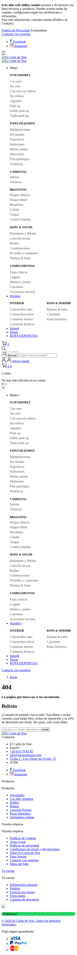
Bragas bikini (18, 199)
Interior (14, 177)
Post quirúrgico (20, 159)
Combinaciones (20, 248)
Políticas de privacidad (24, 845)
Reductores (17, 144)
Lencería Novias (20, 810)
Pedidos (15, 888)
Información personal (23, 884)
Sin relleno (17, 96)
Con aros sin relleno (23, 91)
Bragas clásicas (20, 195)
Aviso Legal (18, 842)
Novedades (17, 795)
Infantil (14, 328)
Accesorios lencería (22, 292)
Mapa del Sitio (19, 864)
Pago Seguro (18, 856)
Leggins (15, 277)
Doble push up (19, 110)
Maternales (17, 154)
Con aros (16, 81)
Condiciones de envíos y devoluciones (35, 849)
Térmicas (16, 182)
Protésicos (16, 164)
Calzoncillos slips (21, 309)
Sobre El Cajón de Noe (25, 853)
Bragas (14, 806)
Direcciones (17, 896)
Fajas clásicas (18, 272)
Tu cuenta (8, 871)
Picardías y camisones (24, 253)
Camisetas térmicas (22, 324)
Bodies (14, 243)
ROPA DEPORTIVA (24, 335)
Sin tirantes (17, 134)
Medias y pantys (20, 282)
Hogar (14, 332)
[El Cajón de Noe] (14, 57)
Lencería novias (20, 238)
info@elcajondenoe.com (25, 755)
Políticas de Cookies (23, 838)
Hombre (15, 296)
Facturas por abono (22, 892)
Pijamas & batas (20, 258)
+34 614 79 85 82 (21, 751)
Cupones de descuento (24, 899)
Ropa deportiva (57, 319)
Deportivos (17, 139)
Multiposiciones (20, 129)
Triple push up (19, 115)
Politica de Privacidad (16, 30)
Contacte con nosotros (16, 34)
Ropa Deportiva (20, 813)
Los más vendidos (21, 799)
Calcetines (16, 287)
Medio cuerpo (19, 149)
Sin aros (15, 86)
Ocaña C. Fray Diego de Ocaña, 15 (33, 758)
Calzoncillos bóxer (22, 314)
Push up (15, 106)
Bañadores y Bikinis (23, 233)
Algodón (15, 101)
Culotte (14, 209)
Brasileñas (16, 204)
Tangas (14, 214)
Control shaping (20, 219)
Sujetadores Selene (22, 817)
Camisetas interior (21, 319)
